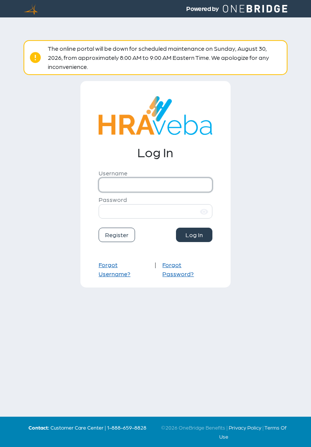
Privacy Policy (245, 427)
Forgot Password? (178, 269)
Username (113, 173)
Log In (194, 234)
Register (117, 234)
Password (113, 199)
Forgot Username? (114, 269)
